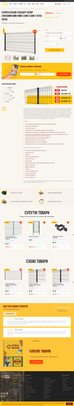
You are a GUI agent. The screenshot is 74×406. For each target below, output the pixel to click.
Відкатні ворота (28, 382)
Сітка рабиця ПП (47, 384)
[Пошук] (64, 4)
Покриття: (47, 35)
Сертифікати (65, 384)
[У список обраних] (67, 49)
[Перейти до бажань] (69, 4)
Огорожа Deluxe (47, 378)
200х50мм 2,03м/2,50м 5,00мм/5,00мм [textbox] (54, 33)
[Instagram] (4, 393)
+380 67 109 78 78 (58, 4)
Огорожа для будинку (30, 378)
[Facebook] (1, 393)
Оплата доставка (66, 378)
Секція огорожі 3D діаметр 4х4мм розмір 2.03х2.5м (34, 285)
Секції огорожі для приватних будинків (19, 8)
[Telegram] (1, 396)
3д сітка (27, 397)
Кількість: (47, 41)
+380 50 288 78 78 (58, 3)
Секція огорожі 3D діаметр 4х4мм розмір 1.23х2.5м (58, 285)
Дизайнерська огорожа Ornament (50, 380)
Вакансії (64, 382)
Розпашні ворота (29, 386)
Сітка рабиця (46, 388)
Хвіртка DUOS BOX (34, 236)
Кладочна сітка (46, 397)
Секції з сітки (8, 8)
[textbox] (64, 38)
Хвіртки (27, 380)
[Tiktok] (4, 396)
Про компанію (17, 375)
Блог (14, 386)
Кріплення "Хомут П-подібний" (58, 237)
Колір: (60, 35)
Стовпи (27, 384)
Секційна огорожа (29, 388)
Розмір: (46, 30)
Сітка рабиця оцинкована (48, 382)
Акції (14, 380)
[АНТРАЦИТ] (6, 244)
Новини (15, 378)
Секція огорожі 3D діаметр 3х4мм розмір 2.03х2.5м (11, 238)
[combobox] (58, 33)
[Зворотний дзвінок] (67, 4)
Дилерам (64, 380)
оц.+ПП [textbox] (47, 38)
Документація (65, 386)
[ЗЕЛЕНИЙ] (8, 244)
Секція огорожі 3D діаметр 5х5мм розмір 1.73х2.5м (11, 285)
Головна (3, 8)
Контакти (15, 383)
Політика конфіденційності (67, 388)
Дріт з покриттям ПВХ (48, 386)
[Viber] (7, 393)
